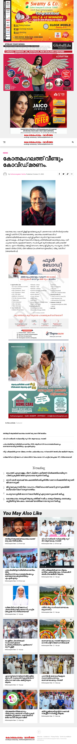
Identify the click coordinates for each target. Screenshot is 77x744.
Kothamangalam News (10, 543)
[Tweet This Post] (63, 174)
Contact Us (46, 736)
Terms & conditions (65, 736)
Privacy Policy (55, 736)
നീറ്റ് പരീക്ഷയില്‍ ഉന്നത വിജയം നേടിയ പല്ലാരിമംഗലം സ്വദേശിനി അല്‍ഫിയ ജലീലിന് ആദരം (38, 452)
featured (19, 423)
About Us (39, 736)
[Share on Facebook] (59, 174)
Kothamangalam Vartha (18, 174)
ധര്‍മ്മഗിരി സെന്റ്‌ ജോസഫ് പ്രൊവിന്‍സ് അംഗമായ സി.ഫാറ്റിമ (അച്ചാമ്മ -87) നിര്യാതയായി (37, 457)
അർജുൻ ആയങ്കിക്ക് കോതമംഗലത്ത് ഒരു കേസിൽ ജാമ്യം (24, 433)
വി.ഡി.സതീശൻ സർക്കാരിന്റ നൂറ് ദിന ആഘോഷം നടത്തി (24, 439)
